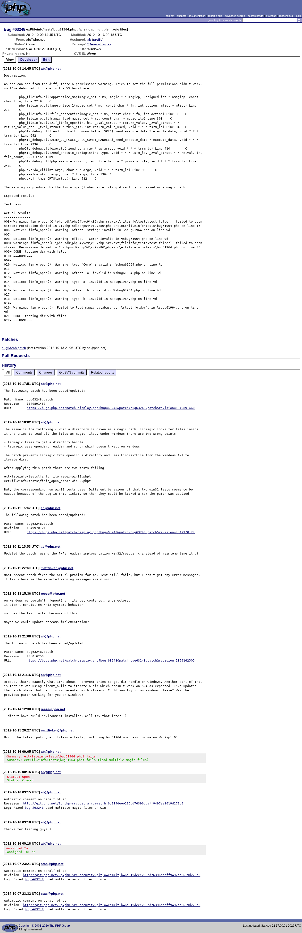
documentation (197, 15)
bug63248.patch (14, 348)
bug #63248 (34, 807)
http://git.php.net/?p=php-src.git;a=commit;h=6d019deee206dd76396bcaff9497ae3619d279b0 (103, 803)
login (298, 15)
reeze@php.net (53, 593)
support (181, 15)
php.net (170, 15)
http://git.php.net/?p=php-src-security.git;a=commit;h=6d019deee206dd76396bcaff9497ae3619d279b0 (111, 875)
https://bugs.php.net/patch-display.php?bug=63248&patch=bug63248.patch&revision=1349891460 (111, 408)
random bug (286, 15)
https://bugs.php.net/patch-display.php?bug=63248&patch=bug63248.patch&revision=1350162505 (111, 660)
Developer (28, 59)
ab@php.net (51, 68)
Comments (24, 372)
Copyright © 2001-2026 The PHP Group (44, 925)
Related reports (102, 372)
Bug (7, 29)
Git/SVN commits (71, 372)
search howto (255, 15)
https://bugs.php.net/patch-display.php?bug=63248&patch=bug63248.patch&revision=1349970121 (111, 532)
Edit (46, 59)
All (8, 372)
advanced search (235, 15)
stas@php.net (52, 864)
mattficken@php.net (57, 568)
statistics (271, 15)
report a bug (215, 15)
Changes (46, 372)
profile (97, 39)
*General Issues (99, 44)
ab (89, 39)
